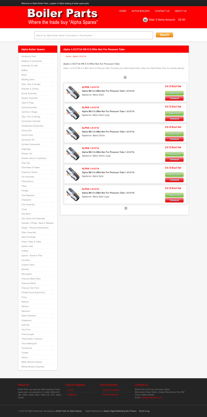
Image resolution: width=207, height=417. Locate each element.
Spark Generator (29, 315)
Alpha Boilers (141, 10)
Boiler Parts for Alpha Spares (69, 410)
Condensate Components (33, 125)
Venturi (25, 357)
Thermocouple (28, 334)
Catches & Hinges (29, 111)
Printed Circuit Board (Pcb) (33, 292)
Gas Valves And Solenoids (33, 218)
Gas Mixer (26, 213)
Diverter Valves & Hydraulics (34, 158)
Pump (24, 297)
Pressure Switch (29, 283)
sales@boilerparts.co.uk (151, 397)
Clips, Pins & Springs (31, 116)
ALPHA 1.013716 (90, 87)
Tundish (25, 352)
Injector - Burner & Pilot (32, 255)
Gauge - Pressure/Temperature (35, 227)
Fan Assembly (28, 176)
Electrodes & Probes (31, 167)
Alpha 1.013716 (79, 56)
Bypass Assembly (30, 97)
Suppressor (27, 320)
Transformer (27, 347)
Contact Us (162, 10)
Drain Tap (26, 162)
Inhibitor (25, 250)
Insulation (26, 260)
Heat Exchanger (29, 236)
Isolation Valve (28, 264)
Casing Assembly (29, 107)
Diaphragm (26, 148)
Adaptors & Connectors (32, 60)
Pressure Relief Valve (31, 278)
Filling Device (27, 181)
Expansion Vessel (29, 172)
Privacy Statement (110, 394)
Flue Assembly (28, 204)
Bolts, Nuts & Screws (31, 84)
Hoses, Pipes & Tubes (31, 241)
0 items (160, 19)
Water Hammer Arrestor (32, 361)
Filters (24, 186)
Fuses (24, 209)
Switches (26, 324)
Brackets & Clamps (30, 88)
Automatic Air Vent (30, 65)
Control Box (27, 130)
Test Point (26, 329)
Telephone (72, 394)
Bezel (24, 74)
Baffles (25, 70)
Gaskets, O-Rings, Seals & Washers (38, 222)
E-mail (70, 389)
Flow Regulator (28, 195)
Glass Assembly (29, 232)
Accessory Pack (29, 56)
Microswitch (27, 273)
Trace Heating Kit (29, 343)
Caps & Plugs (28, 102)
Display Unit (27, 153)
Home (122, 10)
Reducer (25, 301)
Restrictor (26, 311)
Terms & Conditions (111, 389)
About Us (181, 10)
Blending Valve (28, 79)
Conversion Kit (28, 139)
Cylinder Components (31, 144)
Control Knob (27, 135)
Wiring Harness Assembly (33, 366)
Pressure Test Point (30, 287)
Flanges (25, 190)
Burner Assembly (29, 93)
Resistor (25, 306)
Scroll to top (144, 410)
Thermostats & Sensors (32, 338)
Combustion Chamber (31, 121)
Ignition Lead (27, 246)
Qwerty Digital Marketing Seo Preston (120, 410)
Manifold (25, 269)
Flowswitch (26, 199)
